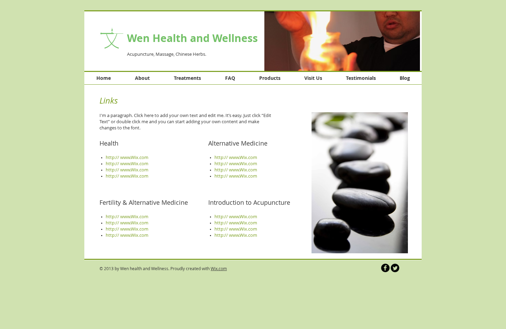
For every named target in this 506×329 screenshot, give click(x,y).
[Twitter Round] (395, 268)
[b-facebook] (385, 268)
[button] (342, 41)
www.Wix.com (134, 235)
